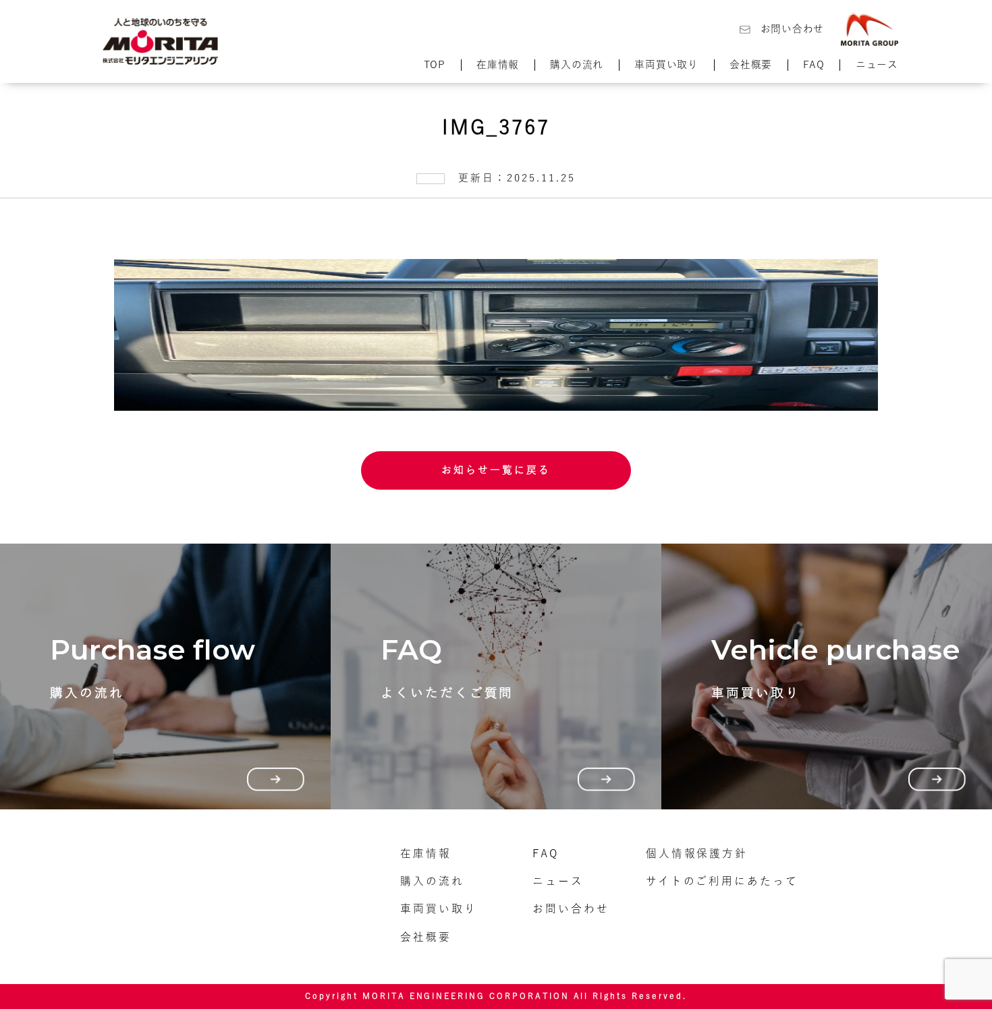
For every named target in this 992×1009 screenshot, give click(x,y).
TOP (434, 64)
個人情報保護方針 (697, 853)
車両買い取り (666, 64)
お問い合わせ (792, 29)
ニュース (877, 64)
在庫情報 (497, 64)
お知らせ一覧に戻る (496, 470)
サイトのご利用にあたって (722, 880)
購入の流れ (576, 64)
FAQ (813, 64)
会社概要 (750, 64)
